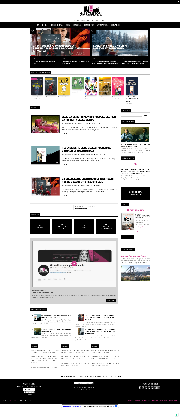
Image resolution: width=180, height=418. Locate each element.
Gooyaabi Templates (15, 400)
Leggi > (65, 133)
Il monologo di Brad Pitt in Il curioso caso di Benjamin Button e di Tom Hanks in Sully (100, 331)
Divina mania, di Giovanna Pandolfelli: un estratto (75, 62)
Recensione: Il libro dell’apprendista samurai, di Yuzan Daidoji (86, 149)
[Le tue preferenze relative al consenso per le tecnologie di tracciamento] (176, 414)
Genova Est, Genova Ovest (134, 256)
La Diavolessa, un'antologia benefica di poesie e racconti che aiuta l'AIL (56, 48)
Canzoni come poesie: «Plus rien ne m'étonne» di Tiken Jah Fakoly (135, 62)
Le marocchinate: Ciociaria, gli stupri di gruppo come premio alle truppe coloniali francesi (135, 171)
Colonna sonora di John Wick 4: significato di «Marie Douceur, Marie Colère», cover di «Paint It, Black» (45, 358)
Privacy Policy (79, 383)
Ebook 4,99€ (139, 227)
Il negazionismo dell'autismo (40, 367)
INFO (136, 231)
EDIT (98, 123)
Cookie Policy (89, 383)
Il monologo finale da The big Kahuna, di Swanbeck (56, 330)
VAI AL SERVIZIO (111, 300)
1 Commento (98, 154)
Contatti (137, 401)
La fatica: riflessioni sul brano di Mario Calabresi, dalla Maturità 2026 (105, 62)
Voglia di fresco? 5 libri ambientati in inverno (110, 47)
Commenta (92, 123)
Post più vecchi (81, 208)
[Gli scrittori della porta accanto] (91, 11)
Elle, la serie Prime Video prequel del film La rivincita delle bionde (89, 118)
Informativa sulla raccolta (72, 406)
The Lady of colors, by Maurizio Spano (43, 62)
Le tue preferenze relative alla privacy (98, 406)
